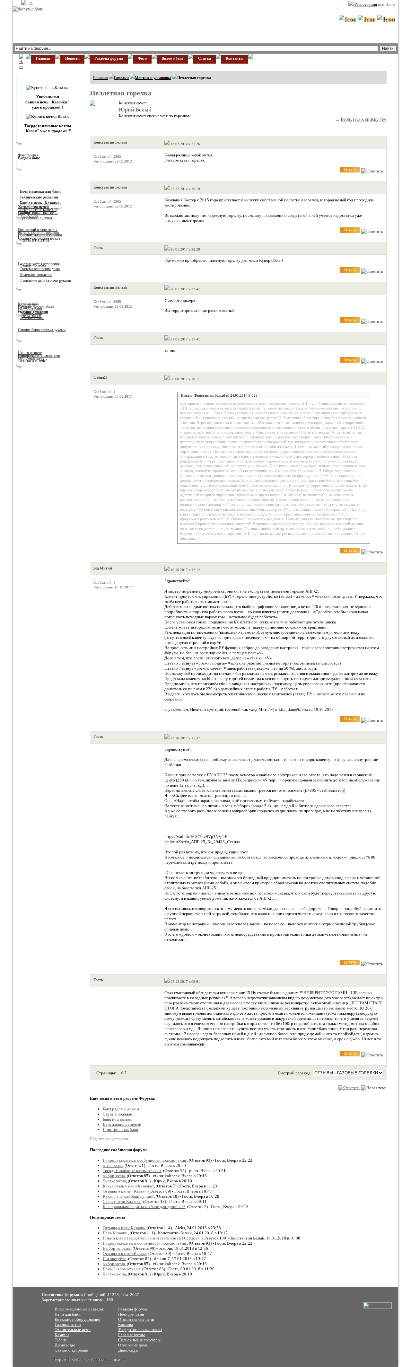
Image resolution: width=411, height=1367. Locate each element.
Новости (72, 58)
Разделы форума (108, 58)
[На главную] (22, 3)
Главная (43, 58)
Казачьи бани (28, 304)
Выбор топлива (117, 1248)
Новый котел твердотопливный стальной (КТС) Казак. (151, 1238)
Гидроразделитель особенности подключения (144, 1160)
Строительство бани (43, 327)
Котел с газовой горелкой (38, 232)
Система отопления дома (40, 269)
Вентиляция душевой (122, 1124)
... (118, 1073)
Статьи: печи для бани (45, 181)
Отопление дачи (31, 358)
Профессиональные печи (37, 212)
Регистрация (365, 4)
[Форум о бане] (28, 8)
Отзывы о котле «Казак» (124, 1191)
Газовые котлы (68, 1324)
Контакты (234, 58)
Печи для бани (68, 1314)
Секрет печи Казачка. (122, 1201)
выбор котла (114, 1175)
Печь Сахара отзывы (121, 1268)
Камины (62, 1334)
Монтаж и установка (153, 77)
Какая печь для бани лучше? (128, 1196)
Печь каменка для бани (40, 191)
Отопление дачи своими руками (45, 280)
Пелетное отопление (36, 274)
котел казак (113, 1165)
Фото (142, 58)
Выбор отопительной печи (39, 355)
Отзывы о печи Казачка (124, 1227)
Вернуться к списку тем (364, 119)
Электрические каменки (37, 209)
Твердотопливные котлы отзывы (132, 1170)
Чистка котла (114, 1180)
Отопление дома (133, 1345)
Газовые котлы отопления (39, 264)
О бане (61, 1339)
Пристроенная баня (120, 1129)
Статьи (204, 58)
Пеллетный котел (32, 229)
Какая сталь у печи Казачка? (128, 1186)
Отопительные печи (73, 1329)
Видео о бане (172, 58)
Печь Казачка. (115, 1232)
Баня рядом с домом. (121, 1109)
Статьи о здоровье (71, 1350)
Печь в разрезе (30, 352)
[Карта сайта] (30, 3)
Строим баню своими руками (42, 330)
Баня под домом (117, 1119)
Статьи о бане (37, 301)
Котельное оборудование (77, 1319)
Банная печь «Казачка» (40, 203)
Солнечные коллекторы (139, 1339)
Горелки (121, 77)
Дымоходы (65, 1345)
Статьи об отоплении (44, 255)
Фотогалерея (28, 155)
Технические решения (39, 197)
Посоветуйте (114, 1258)
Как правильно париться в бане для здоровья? (144, 1206)
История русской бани (36, 307)
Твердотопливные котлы (140, 1329)
